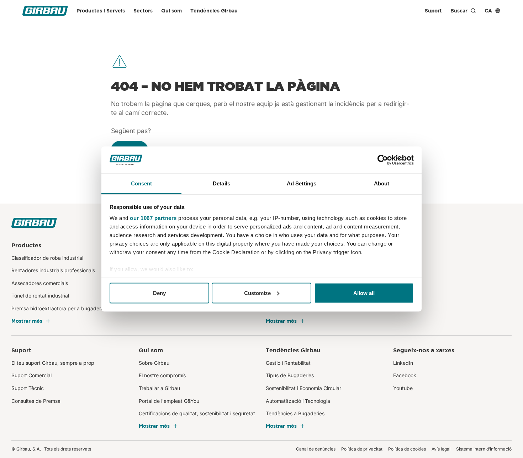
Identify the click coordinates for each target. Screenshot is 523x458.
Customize (257, 293)
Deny (159, 293)
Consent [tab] (141, 183)
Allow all (364, 293)
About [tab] (382, 183)
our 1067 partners (153, 218)
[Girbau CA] (45, 11)
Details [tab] (221, 183)
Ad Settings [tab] (301, 183)
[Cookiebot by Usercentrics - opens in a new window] (383, 160)
